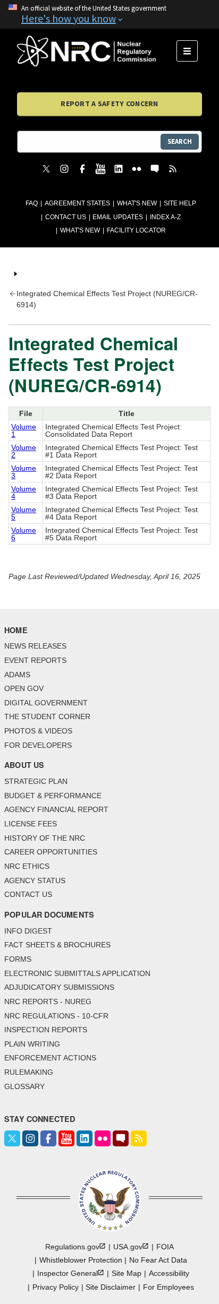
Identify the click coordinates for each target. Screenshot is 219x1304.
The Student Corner (47, 716)
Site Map (126, 1273)
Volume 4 (23, 492)
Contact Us (65, 217)
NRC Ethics (26, 866)
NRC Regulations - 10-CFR (56, 1016)
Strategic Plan (36, 781)
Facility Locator (136, 230)
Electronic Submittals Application (77, 973)
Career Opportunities (50, 852)
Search (179, 141)
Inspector (67, 1273)
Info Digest (28, 931)
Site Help (180, 203)
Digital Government (46, 702)
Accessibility (169, 1273)
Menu (190, 51)
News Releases (35, 646)
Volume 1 (23, 430)
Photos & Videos (38, 731)
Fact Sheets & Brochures (57, 944)
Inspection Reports (45, 1029)
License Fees (30, 823)
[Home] (96, 51)
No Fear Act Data (158, 1260)
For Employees (168, 1287)
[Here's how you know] (109, 14)
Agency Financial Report (56, 809)
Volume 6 (23, 534)
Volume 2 (23, 451)
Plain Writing (32, 1044)
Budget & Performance (53, 795)
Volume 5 (23, 513)
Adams (17, 674)
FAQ (32, 203)
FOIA (165, 1246)
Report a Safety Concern (109, 103)
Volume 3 (23, 472)
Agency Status (34, 880)
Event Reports (35, 660)
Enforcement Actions (50, 1057)
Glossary (24, 1086)
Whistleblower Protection (80, 1260)
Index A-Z (165, 217)
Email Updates (117, 217)
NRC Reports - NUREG (47, 1001)
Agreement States (77, 203)
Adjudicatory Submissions (59, 987)
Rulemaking (28, 1072)
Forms (17, 959)
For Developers (38, 745)
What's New (137, 203)
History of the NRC (44, 838)
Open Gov (24, 688)
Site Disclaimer (111, 1287)
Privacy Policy (55, 1287)
